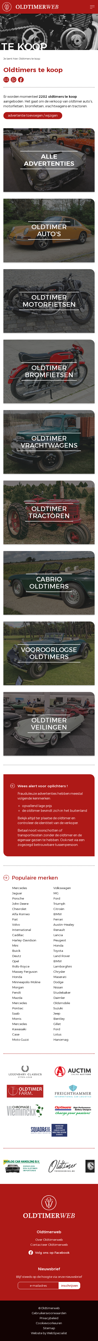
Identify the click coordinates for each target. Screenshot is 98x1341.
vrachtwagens (56, 106)
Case (15, 1034)
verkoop (55, 101)
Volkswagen (62, 888)
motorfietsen (13, 106)
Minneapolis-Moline (26, 982)
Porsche (18, 898)
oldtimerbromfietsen (49, 371)
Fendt (16, 992)
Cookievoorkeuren (49, 1323)
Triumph (59, 903)
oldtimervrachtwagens (49, 441)
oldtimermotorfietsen (49, 300)
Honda (58, 945)
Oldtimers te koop (29, 58)
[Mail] (6, 80)
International (21, 930)
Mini (15, 945)
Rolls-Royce (20, 966)
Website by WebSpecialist (49, 1333)
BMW (57, 914)
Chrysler (59, 971)
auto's (87, 101)
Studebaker (62, 992)
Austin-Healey (63, 924)
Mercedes (19, 888)
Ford (56, 898)
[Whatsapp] (13, 80)
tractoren (79, 106)
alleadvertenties (49, 160)
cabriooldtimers (49, 582)
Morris (16, 1018)
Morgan (18, 987)
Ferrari (58, 919)
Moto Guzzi (20, 1039)
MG (56, 893)
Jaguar (17, 893)
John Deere (20, 903)
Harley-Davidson (24, 940)
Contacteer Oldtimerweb (49, 1244)
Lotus (57, 1034)
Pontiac (17, 1008)
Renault (59, 930)
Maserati (59, 977)
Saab (15, 1013)
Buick (16, 950)
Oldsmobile (61, 1003)
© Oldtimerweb (49, 1308)
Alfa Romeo (21, 914)
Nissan (58, 987)
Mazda (17, 998)
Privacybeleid (49, 1318)
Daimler (59, 998)
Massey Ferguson (24, 971)
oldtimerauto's (49, 230)
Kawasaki (19, 1029)
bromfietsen (34, 106)
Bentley (59, 1018)
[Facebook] (21, 80)
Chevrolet (19, 909)
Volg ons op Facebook (52, 1252)
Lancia (58, 935)
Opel (15, 961)
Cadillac (18, 935)
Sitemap (49, 1328)
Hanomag (60, 1039)
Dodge (58, 982)
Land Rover (61, 956)
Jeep (56, 1013)
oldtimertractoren (49, 512)
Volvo (16, 924)
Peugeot (59, 940)
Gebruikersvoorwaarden (49, 1313)
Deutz (16, 956)
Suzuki (58, 1008)
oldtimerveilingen (49, 723)
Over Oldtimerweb (49, 1239)
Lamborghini (62, 966)
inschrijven (69, 1285)
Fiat (15, 919)
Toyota (58, 950)
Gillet (57, 1024)
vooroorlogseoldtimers (49, 653)
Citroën (58, 909)
